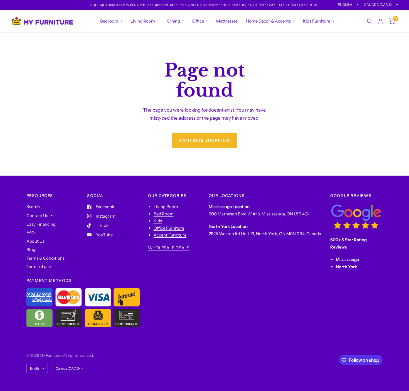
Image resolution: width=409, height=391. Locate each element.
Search (33, 206)
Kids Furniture (316, 21)
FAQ (30, 232)
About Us (35, 241)
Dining (173, 21)
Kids (158, 220)
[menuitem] (111, 21)
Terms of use (38, 266)
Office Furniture (169, 228)
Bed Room (164, 214)
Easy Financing (41, 224)
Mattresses (227, 21)
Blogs (31, 249)
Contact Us (37, 215)
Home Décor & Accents (268, 21)
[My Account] (380, 21)
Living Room (142, 21)
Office (198, 21)
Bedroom (109, 21)
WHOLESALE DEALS (168, 247)
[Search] (369, 21)
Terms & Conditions (45, 258)
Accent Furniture (170, 235)
